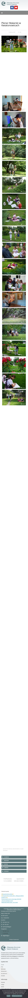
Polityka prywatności (17, 995)
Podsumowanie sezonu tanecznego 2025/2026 (11, 899)
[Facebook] (12, 7)
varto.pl (19, 909)
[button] (2, 13)
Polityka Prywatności (14, 939)
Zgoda (8, 995)
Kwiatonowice (16, 848)
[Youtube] (16, 7)
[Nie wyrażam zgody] (26, 993)
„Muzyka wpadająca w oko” (7, 900)
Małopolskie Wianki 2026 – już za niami (9, 902)
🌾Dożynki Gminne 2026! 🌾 (7, 894)
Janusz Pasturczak (7, 848)
